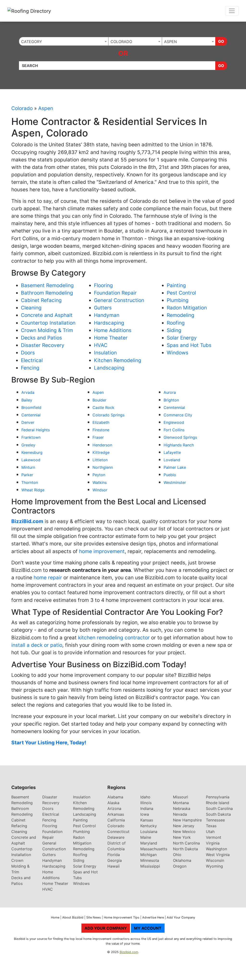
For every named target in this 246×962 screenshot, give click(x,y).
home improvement (102, 551)
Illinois (146, 802)
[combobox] (63, 41)
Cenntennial (174, 407)
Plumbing (178, 300)
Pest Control (181, 293)
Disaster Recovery (42, 345)
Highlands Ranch (179, 445)
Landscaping (109, 368)
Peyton (98, 474)
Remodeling (180, 315)
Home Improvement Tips (121, 917)
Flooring (103, 285)
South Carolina (219, 808)
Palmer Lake (175, 467)
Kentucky (148, 825)
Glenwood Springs (180, 437)
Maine (145, 837)
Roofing (176, 323)
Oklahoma (182, 860)
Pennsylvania (217, 797)
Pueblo (170, 474)
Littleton (100, 459)
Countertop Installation (48, 323)
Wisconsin (215, 860)
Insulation (105, 353)
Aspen (45, 108)
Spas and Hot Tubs (189, 345)
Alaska (113, 802)
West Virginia (218, 854)
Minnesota (149, 860)
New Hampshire (187, 820)
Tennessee (215, 820)
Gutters (103, 308)
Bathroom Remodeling (47, 293)
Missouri (180, 797)
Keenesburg (32, 452)
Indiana (146, 808)
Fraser (98, 437)
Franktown (31, 437)
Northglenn (102, 467)
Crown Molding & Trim (47, 330)
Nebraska (181, 808)
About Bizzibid (72, 917)
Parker (27, 474)
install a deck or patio (36, 645)
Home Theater (111, 338)
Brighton (171, 400)
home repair (48, 577)
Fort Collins (174, 429)
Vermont (213, 837)
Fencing (30, 368)
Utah (210, 831)
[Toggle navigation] (232, 11)
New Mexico (184, 831)
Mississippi (150, 866)
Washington (216, 848)
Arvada (27, 392)
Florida (113, 854)
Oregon (179, 866)
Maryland (148, 843)
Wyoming (214, 866)
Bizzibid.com (129, 952)
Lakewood (30, 459)
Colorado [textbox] (121, 41)
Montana (181, 802)
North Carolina (186, 843)
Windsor (99, 489)
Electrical (32, 360)
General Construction (119, 300)
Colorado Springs (108, 415)
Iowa (144, 814)
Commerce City (178, 415)
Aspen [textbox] (170, 41)
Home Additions (112, 330)
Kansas (146, 820)
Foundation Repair (115, 293)
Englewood (174, 422)
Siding (174, 330)
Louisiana (148, 831)
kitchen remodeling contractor (114, 638)
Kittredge (101, 452)
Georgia (114, 860)
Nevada (180, 814)
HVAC (100, 345)
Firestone (100, 429)
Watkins (99, 482)
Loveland (172, 459)
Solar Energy (182, 338)
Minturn (28, 467)
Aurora (170, 392)
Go (221, 41)
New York (182, 837)
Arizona (114, 808)
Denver (27, 422)
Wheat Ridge (32, 489)
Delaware (115, 837)
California (116, 820)
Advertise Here (153, 917)
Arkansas (115, 814)
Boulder (99, 400)
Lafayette (172, 452)
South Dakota (218, 814)
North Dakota (185, 848)
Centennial (31, 415)
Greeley (28, 445)
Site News (93, 917)
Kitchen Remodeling (117, 360)
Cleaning (31, 308)
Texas (211, 825)
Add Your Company (181, 917)
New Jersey (183, 825)
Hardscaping (109, 323)
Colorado (22, 108)
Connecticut (118, 831)
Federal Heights (35, 429)
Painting (176, 285)
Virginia (213, 843)
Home (55, 917)
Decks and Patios (41, 338)
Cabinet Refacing (41, 300)
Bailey (26, 400)
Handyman (106, 315)
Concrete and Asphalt (47, 315)
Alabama (115, 797)
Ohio (177, 854)
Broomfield (31, 407)
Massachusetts (153, 848)
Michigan (148, 854)
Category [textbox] (31, 41)
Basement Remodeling (47, 285)
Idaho (145, 797)
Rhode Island (217, 802)
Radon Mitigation (187, 308)
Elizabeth (100, 422)
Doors (28, 353)
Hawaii (113, 866)
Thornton (29, 482)
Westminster (175, 482)
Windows (177, 353)
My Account (147, 928)
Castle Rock (103, 407)
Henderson (102, 445)
